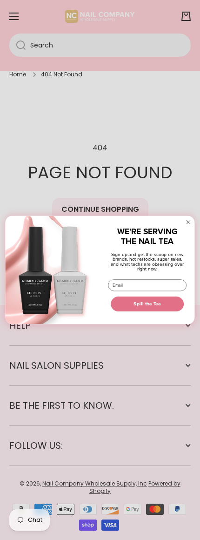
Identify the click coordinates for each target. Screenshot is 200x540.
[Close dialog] (188, 222)
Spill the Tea (147, 303)
